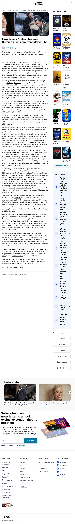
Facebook (63, 462)
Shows (22, 468)
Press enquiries (7, 480)
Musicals (62, 344)
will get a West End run (10, 165)
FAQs (4, 471)
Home (3, 10)
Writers (4, 483)
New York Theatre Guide (46, 462)
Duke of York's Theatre (28, 249)
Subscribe (30, 441)
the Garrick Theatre (9, 142)
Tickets (6, 267)
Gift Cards (23, 487)
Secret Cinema (43, 471)
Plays (22, 465)
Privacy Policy (22, 445)
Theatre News (10, 10)
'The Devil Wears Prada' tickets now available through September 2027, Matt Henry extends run (19, 405)
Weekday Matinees (26, 481)
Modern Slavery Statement (7, 497)
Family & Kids (61, 356)
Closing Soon (61, 368)
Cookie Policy (6, 492)
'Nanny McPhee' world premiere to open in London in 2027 (53, 404)
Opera (22, 471)
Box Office (42, 465)
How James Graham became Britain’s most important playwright (37, 10)
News (17, 10)
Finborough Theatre (14, 83)
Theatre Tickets (25, 478)
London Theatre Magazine (7, 463)
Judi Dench (34, 209)
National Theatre (18, 130)
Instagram (63, 465)
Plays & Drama (62, 350)
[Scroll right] (70, 392)
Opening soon (62, 362)
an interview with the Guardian (22, 183)
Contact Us (5, 477)
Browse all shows (61, 166)
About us (5, 468)
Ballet (22, 474)
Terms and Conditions (9, 486)
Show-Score (43, 468)
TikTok (62, 468)
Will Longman (9, 47)
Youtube (62, 474)
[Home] (38, 3)
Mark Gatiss (43, 209)
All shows (61, 338)
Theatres (23, 484)
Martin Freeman (17, 256)
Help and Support (7, 474)
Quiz (19, 54)
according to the (19, 188)
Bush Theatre (23, 120)
